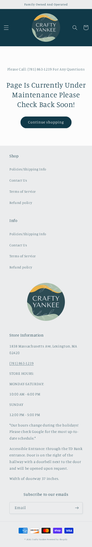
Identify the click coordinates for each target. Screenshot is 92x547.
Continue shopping (46, 122)
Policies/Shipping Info (27, 169)
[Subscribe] (76, 508)
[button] (6, 27)
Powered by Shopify (57, 539)
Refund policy (20, 203)
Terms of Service (22, 191)
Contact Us (18, 180)
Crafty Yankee (39, 539)
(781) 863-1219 (21, 363)
